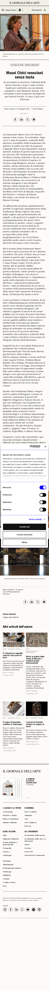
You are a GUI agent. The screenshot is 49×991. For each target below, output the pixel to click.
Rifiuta (24, 542)
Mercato (27, 826)
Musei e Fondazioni (32, 65)
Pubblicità (7, 875)
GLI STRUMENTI (31, 832)
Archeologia (8, 812)
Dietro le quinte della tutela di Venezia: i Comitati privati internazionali (35, 660)
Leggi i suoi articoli (10, 617)
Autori (26, 845)
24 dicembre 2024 (32, 744)
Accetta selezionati (24, 535)
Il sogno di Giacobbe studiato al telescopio (12, 723)
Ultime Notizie (10, 10)
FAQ (4, 886)
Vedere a (6, 852)
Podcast (27, 848)
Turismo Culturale (10, 822)
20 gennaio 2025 (32, 693)
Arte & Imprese (30, 822)
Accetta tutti (25, 527)
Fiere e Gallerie (30, 812)
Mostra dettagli (35, 519)
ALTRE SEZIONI (9, 832)
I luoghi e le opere (17, 65)
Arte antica (24, 113)
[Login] (20, 10)
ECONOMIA (29, 808)
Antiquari (28, 815)
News (4, 649)
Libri (4, 835)
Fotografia (7, 848)
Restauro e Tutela (14, 649)
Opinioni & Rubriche (11, 839)
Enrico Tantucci (9, 673)
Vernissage (7, 855)
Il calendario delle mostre (34, 835)
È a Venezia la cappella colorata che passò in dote (13, 655)
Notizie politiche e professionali (32, 652)
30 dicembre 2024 (9, 750)
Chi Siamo (7, 861)
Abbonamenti (37, 10)
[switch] (42, 495)
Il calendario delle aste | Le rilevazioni (35, 840)
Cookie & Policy (9, 882)
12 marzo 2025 (8, 675)
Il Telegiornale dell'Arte (12, 868)
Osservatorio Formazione (34, 855)
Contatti (6, 879)
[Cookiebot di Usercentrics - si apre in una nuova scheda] (30, 446)
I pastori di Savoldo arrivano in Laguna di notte (35, 724)
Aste (26, 819)
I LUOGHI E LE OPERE (12, 808)
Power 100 (28, 852)
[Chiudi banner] (45, 446)
